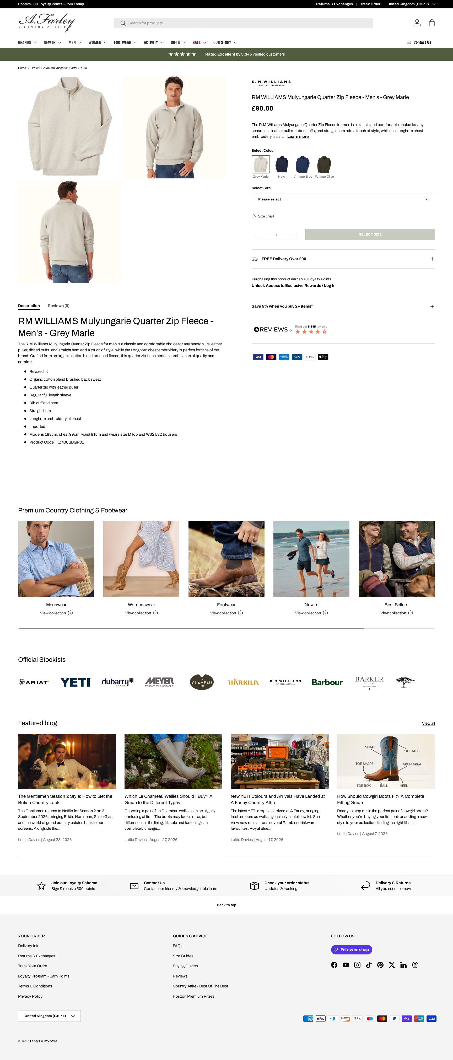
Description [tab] (29, 306)
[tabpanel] (122, 380)
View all (428, 723)
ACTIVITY (151, 42)
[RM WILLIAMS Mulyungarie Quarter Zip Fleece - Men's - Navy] (282, 164)
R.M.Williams (36, 344)
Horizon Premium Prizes (193, 996)
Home (22, 68)
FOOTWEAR (122, 42)
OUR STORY (222, 42)
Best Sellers (396, 604)
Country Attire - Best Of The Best (200, 986)
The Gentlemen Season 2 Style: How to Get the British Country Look (65, 799)
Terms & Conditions (35, 986)
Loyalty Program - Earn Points (43, 976)
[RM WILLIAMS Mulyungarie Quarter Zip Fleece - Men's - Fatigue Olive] (324, 164)
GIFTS (175, 42)
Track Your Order (32, 966)
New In (312, 604)
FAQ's (178, 946)
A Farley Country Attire (42, 1040)
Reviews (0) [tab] (58, 306)
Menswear (56, 604)
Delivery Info (29, 946)
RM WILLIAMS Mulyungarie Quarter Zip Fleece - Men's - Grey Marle (60, 68)
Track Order (370, 4)
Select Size (261, 188)
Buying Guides (185, 966)
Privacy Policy (30, 996)
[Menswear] (56, 559)
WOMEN (95, 42)
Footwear (226, 604)
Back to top (226, 905)
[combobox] (243, 23)
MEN (72, 42)
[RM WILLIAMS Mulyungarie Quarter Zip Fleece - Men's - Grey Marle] (261, 164)
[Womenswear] (141, 559)
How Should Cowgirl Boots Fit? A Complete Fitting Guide (380, 799)
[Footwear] (226, 559)
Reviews (180, 976)
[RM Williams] (271, 78)
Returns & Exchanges (334, 4)
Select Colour (263, 150)
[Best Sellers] (397, 559)
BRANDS (24, 42)
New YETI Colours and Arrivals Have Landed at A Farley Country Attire (278, 799)
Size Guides (183, 956)
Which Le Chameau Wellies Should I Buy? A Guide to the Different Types (169, 799)
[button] (263, 216)
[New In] (311, 559)
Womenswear (141, 604)
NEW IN (50, 42)
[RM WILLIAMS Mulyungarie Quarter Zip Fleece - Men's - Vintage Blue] (303, 164)
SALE (197, 42)
